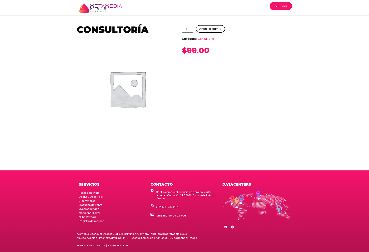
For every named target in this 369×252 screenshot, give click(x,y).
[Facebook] (233, 227)
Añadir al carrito (210, 28)
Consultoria (206, 38)
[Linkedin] (225, 227)
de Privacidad (117, 245)
